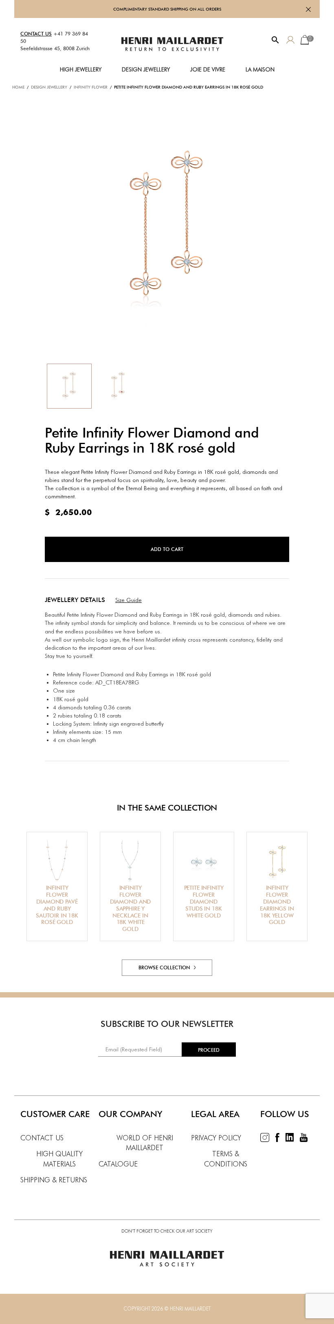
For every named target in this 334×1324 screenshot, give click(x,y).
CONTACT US (36, 34)
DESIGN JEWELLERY (49, 86)
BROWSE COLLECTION (165, 967)
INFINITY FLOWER (91, 86)
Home (18, 86)
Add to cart (167, 549)
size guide (128, 600)
